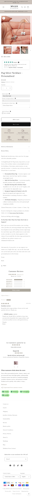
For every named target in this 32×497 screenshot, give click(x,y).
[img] (5, 303)
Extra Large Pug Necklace (17, 213)
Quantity (3, 84)
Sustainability (6, 419)
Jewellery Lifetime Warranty (10, 415)
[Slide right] (30, 50)
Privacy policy (8, 491)
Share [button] (4, 265)
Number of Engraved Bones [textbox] (13, 98)
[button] (3, 7)
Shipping (3, 82)
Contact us (5, 404)
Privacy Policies (7, 433)
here (18, 216)
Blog (4, 444)
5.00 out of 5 (20, 274)
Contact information (16, 493)
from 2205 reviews (16, 347)
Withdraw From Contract (9, 448)
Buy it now (16, 124)
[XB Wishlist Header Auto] (25, 7)
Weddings (5, 441)
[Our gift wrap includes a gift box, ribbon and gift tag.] (10, 111)
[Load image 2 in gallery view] (16, 50)
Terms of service (16, 491)
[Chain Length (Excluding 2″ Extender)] (9, 93)
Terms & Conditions (8, 430)
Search (4, 407)
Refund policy (26, 488)
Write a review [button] (16, 290)
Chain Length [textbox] (10, 93)
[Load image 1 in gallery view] (7, 50)
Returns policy (6, 426)
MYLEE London (9, 488)
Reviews (5, 422)
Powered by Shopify (17, 488)
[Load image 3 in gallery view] (24, 50)
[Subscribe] (25, 459)
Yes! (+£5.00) (7, 113)
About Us (5, 437)
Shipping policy (25, 491)
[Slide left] (1, 50)
